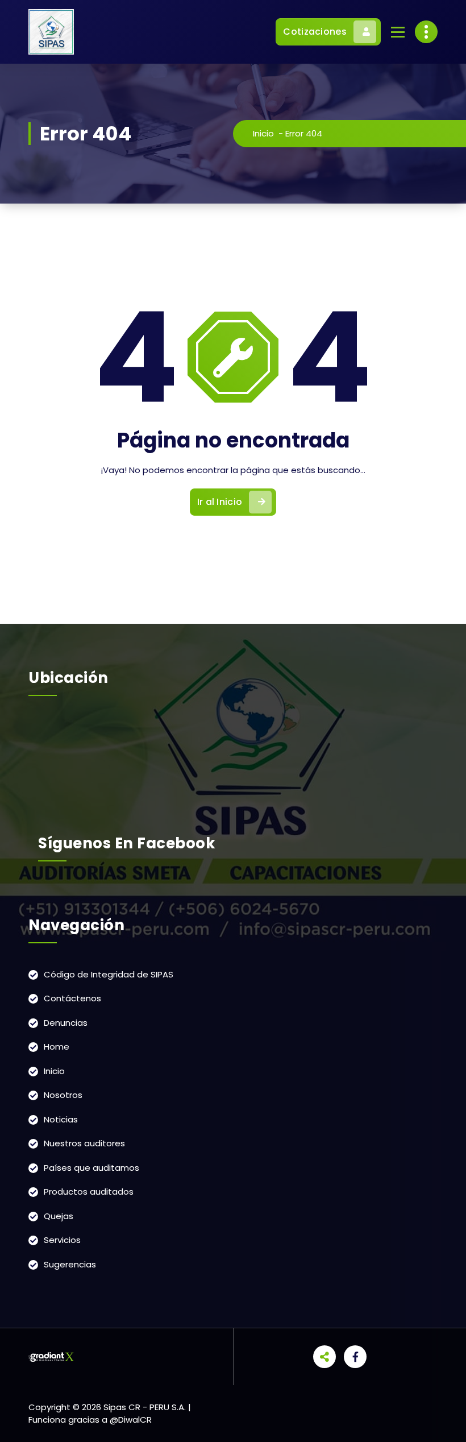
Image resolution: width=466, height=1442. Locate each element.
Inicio (263, 133)
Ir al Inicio (220, 501)
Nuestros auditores (84, 1143)
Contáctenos (72, 998)
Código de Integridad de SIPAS (108, 974)
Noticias (61, 1119)
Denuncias (66, 1023)
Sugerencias (70, 1264)
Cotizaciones (315, 31)
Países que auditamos (91, 1168)
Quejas (58, 1216)
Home (56, 1047)
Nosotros (63, 1095)
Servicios (62, 1240)
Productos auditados (89, 1191)
